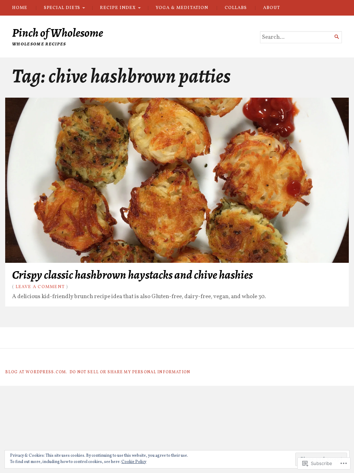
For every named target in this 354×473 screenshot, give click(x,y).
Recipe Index (118, 8)
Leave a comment (40, 287)
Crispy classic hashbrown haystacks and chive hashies (132, 275)
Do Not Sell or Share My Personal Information (129, 372)
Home (19, 8)
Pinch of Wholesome (57, 33)
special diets (62, 8)
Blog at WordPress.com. (36, 372)
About (271, 8)
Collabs (235, 8)
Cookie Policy (133, 462)
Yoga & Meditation (182, 8)
